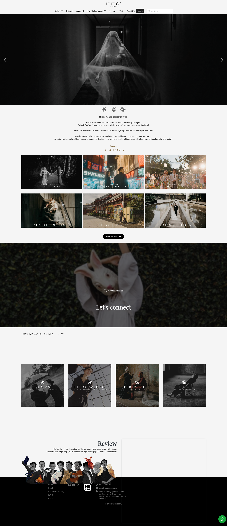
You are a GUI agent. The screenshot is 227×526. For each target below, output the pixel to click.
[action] (222, 519)
